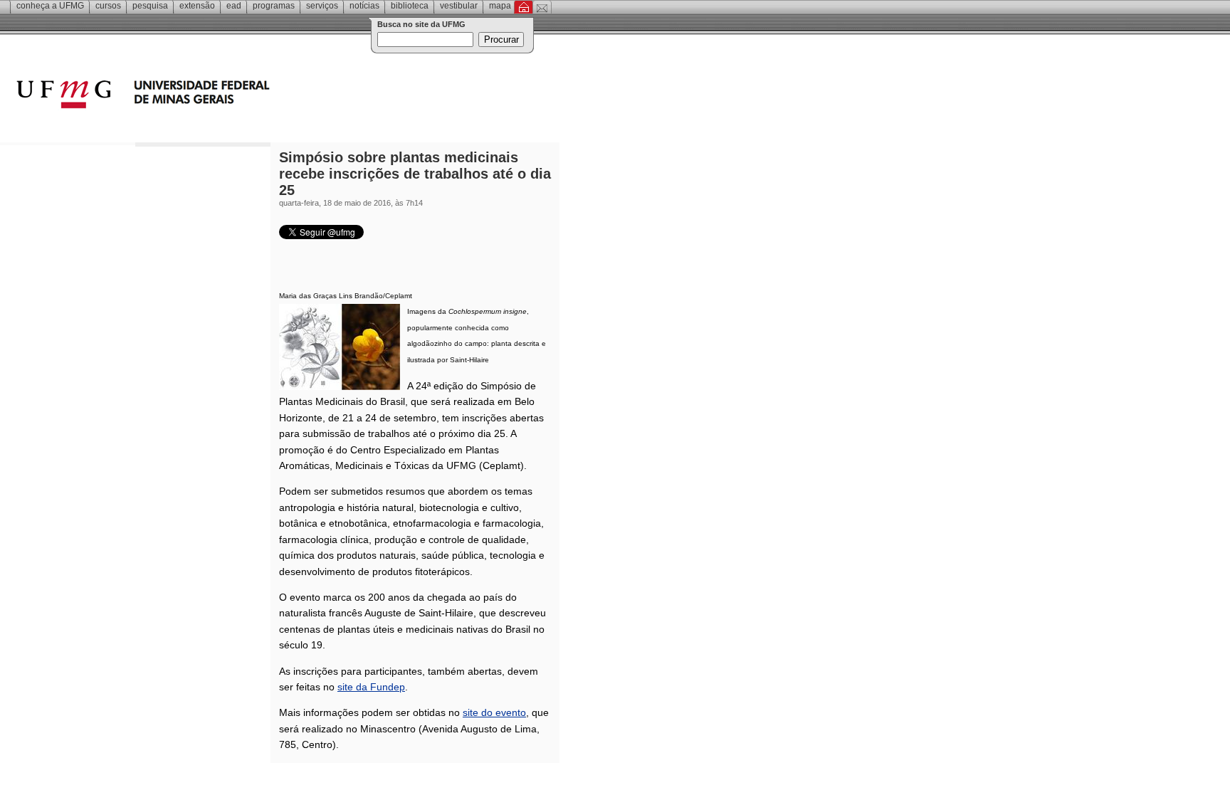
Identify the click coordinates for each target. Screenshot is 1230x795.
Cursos (108, 6)
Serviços (322, 6)
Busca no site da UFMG (421, 24)
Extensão (197, 6)
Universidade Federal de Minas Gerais (224, 96)
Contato (542, 7)
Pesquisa (150, 6)
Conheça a (50, 6)
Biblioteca (410, 6)
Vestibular (459, 6)
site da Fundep (371, 687)
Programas (274, 6)
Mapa (500, 6)
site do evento (494, 712)
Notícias (364, 6)
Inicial (523, 7)
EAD (233, 6)
